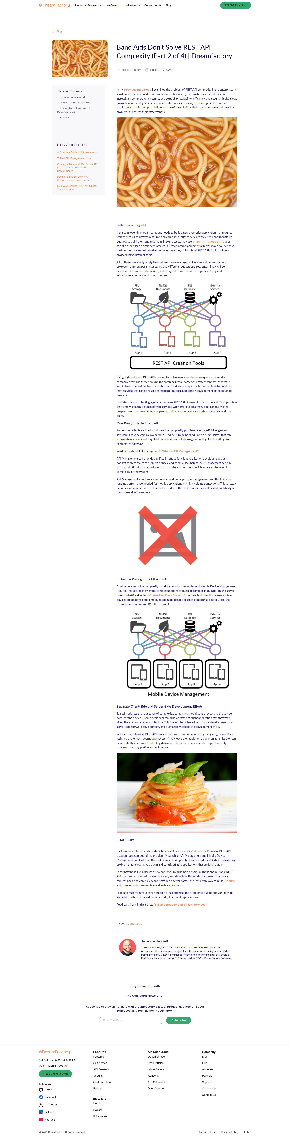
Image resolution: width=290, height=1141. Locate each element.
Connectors (150, 5)
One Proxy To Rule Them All (72, 97)
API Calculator (156, 1082)
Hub (204, 1063)
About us (207, 1069)
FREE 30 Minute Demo (235, 5)
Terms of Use (207, 1132)
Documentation (157, 1056)
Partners (207, 1075)
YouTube (50, 1119)
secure (230, 881)
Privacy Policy (229, 1132)
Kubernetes (100, 1116)
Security (98, 1075)
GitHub (49, 1089)
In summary (65, 117)
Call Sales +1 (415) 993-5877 (57, 1060)
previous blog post (137, 89)
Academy (153, 1075)
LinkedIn (49, 1112)
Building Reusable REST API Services (180, 904)
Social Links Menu (134, 924)
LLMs (247, 1132)
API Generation (102, 1069)
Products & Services (86, 5)
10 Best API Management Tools (74, 158)
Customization (102, 1082)
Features (98, 1056)
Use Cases (111, 5)
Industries (130, 5)
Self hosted (100, 1063)
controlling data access (166, 595)
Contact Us (209, 1094)
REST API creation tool (211, 241)
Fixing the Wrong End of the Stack (75, 103)
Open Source (156, 1088)
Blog (168, 5)
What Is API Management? (180, 451)
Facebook (51, 1097)
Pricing (97, 1088)
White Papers (156, 1069)
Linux (96, 1103)
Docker (97, 1110)
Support (207, 1082)
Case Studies (156, 1063)
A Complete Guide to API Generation (77, 152)
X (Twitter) (51, 1104)
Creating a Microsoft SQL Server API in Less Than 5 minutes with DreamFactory (77, 167)
